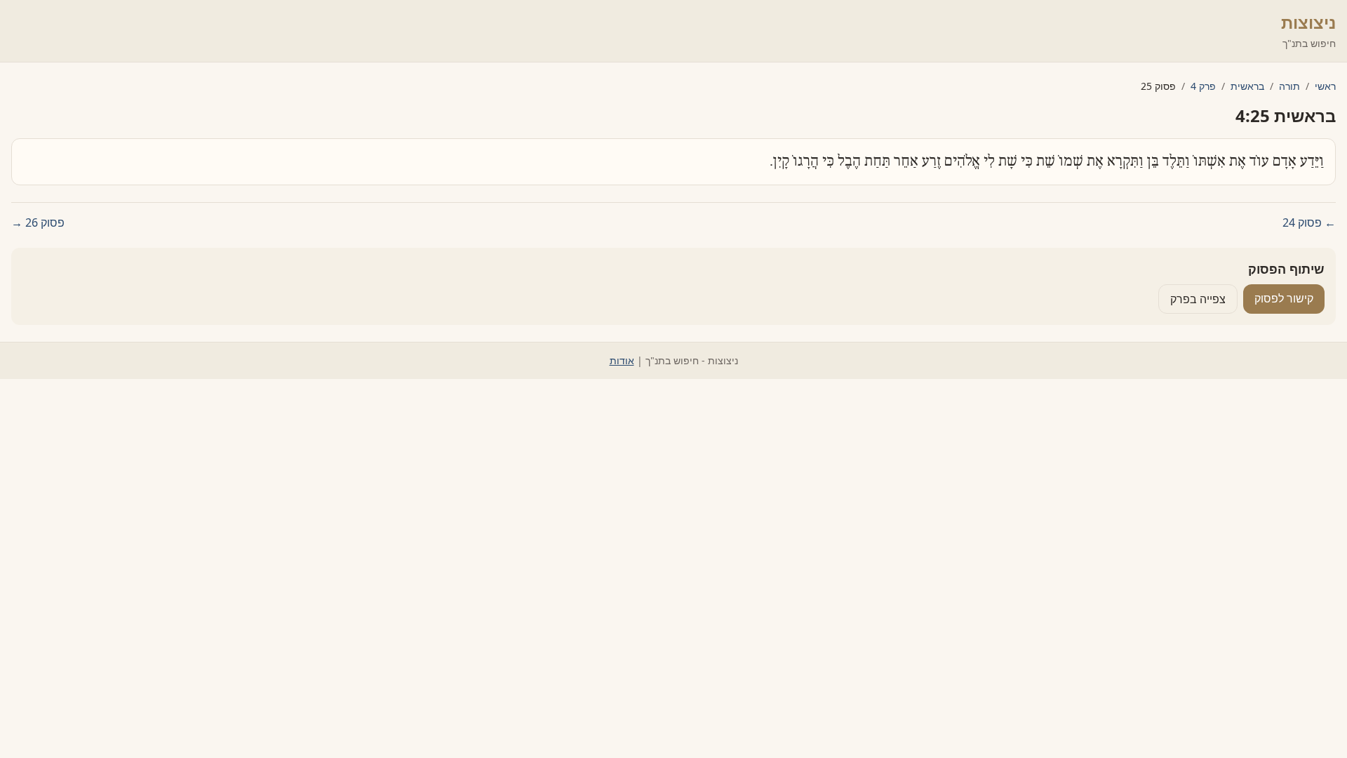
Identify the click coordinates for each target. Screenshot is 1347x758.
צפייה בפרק (1198, 299)
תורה (1289, 86)
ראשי (1325, 86)
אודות (622, 360)
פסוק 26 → (38, 222)
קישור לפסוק (1283, 298)
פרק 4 (1203, 86)
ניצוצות (1308, 22)
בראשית (1247, 86)
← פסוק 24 (1309, 222)
